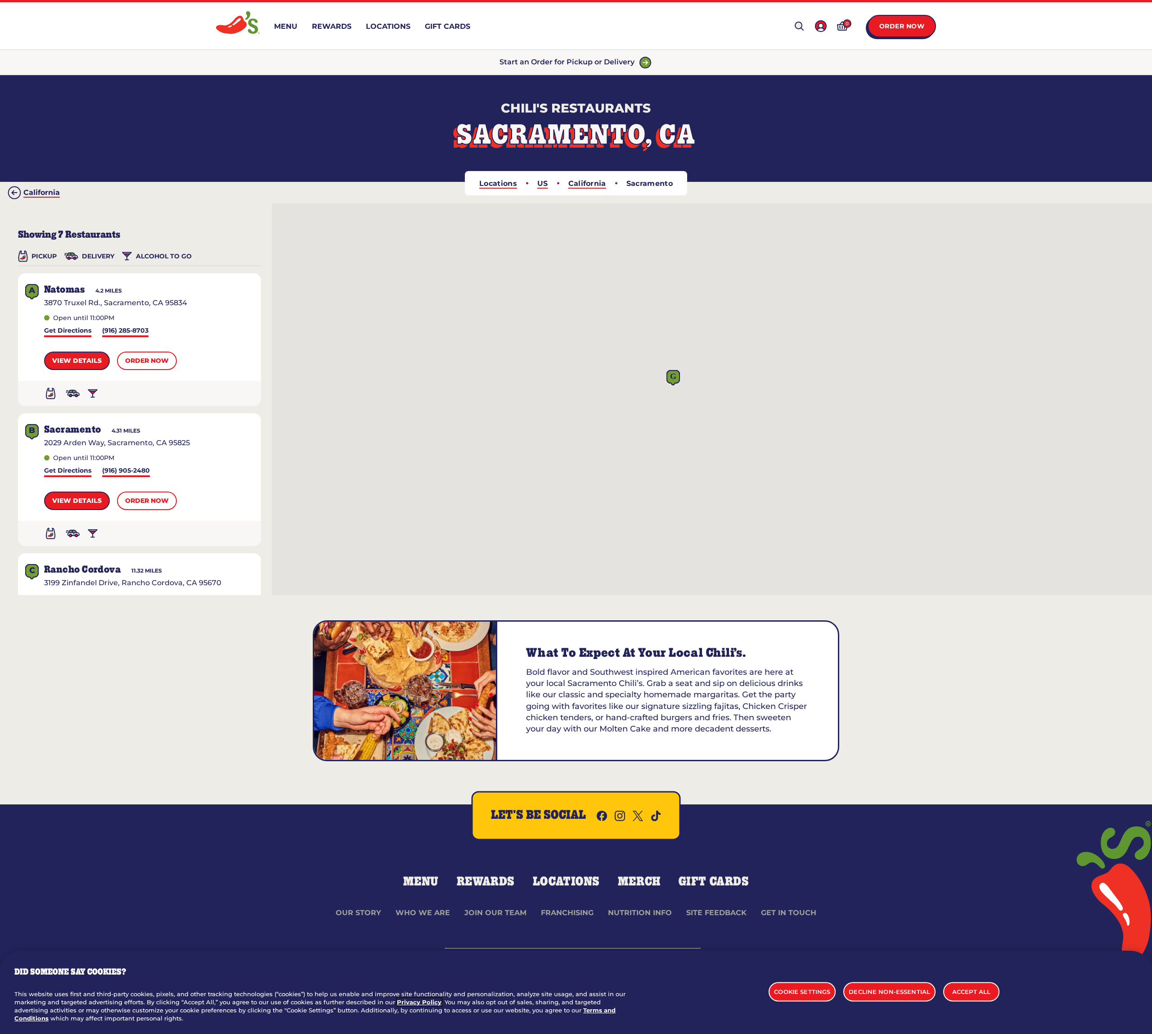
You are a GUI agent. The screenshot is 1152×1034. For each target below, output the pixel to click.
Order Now (902, 26)
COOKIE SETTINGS (802, 991)
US (542, 183)
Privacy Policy (419, 1002)
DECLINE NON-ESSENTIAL (889, 991)
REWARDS (486, 882)
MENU (421, 882)
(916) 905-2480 (126, 471)
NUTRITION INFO (640, 912)
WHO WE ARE (423, 912)
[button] (673, 378)
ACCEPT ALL (971, 991)
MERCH (639, 882)
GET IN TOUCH (788, 912)
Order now (147, 361)
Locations (498, 183)
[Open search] (799, 26)
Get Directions (67, 331)
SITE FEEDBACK (716, 912)
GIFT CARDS (714, 882)
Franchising (567, 912)
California (587, 183)
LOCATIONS (566, 882)
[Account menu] (821, 26)
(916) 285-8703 (125, 331)
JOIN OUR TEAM (495, 912)
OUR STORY (358, 912)
